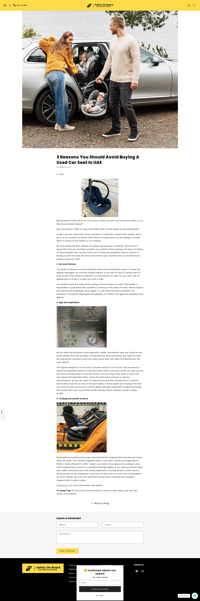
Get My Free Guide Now (100, 589)
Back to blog (101, 503)
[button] (5, 5)
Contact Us (74, 565)
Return (72, 573)
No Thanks (100, 595)
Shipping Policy (75, 569)
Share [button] (61, 174)
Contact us (62, 485)
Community (74, 581)
